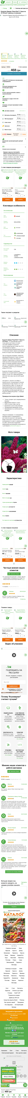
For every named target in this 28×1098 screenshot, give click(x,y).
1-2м (15, 249)
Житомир (14, 965)
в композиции (19, 233)
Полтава (8, 960)
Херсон (22, 953)
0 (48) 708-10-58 (8, 1029)
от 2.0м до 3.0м (18, 520)
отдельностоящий (20, 235)
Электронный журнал (8, 1053)
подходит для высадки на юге (19, 284)
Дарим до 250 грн (14, 997)
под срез (18, 238)
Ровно (14, 960)
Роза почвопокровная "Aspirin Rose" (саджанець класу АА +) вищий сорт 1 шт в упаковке (20, 190)
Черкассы (15, 953)
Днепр (21, 950)
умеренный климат (19, 287)
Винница (12, 955)
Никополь (21, 957)
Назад (5, 8)
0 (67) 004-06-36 (19, 1029)
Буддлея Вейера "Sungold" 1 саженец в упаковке (20, 630)
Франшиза (4, 1050)
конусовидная (12, 511)
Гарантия (7, 990)
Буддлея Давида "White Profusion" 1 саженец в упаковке (7, 630)
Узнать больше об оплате (10, 163)
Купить (7, 199)
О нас (13, 988)
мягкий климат (19, 280)
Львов (6, 955)
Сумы (20, 960)
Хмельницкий (10, 962)
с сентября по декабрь (17, 255)
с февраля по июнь (18, 257)
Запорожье (7, 953)
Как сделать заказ (21, 1053)
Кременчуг (15, 978)
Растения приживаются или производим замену (9, 87)
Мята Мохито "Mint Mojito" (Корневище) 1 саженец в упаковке (7, 190)
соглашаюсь (12, 689)
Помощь (22, 1000)
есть (7, 489)
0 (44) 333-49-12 (9, 1027)
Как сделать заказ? (9, 1002)
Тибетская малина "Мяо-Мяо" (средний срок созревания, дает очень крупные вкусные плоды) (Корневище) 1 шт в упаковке (7, 551)
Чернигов (18, 962)
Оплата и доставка (17, 990)
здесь (23, 579)
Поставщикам (8, 1005)
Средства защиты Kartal (10, 1000)
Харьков (7, 950)
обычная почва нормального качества (20, 294)
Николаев (13, 957)
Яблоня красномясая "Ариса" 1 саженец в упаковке (20, 551)
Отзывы (10, 993)
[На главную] (3, 2)
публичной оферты (15, 426)
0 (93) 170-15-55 (18, 1027)
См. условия (20, 738)
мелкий (11, 484)
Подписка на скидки (14, 995)
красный (18, 216)
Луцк (6, 957)
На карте (15, 1037)
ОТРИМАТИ (8, 1081)
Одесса (14, 950)
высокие (8, 493)
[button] (21, 134)
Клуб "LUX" (17, 993)
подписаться (13, 686)
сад (11, 498)
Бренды (14, 1007)
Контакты (20, 988)
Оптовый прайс (19, 1005)
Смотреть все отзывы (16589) (14, 871)
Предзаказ (21, 1002)
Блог (7, 988)
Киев (20, 948)
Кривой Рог (20, 955)
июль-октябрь (17, 222)
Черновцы (22, 975)
